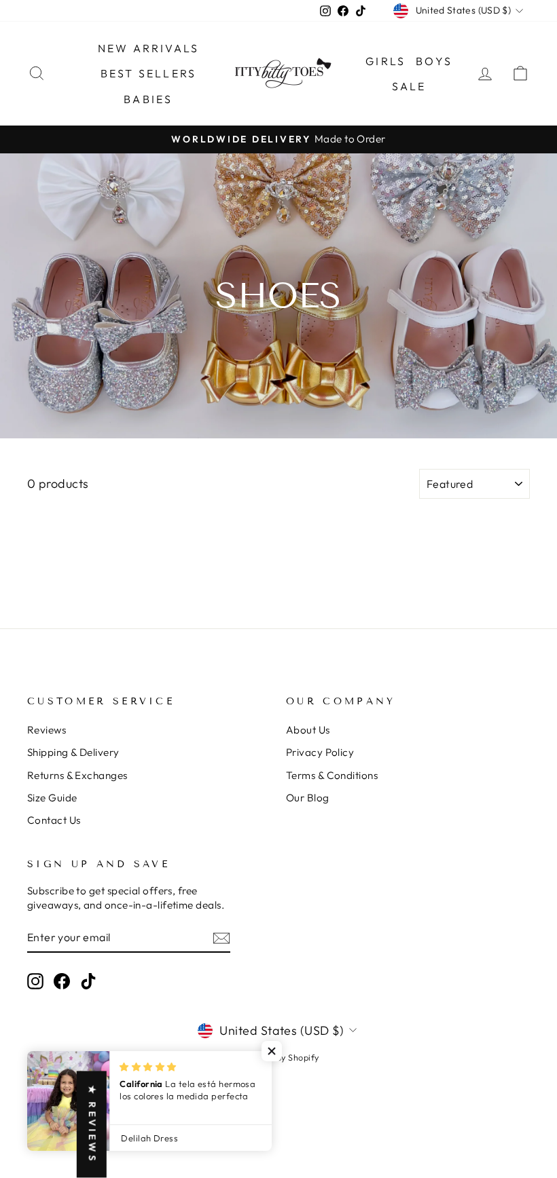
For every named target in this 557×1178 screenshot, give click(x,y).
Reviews (46, 729)
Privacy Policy (320, 752)
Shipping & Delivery (73, 752)
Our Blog (307, 797)
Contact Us (54, 820)
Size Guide (52, 797)
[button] (272, 1051)
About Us (308, 729)
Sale (409, 86)
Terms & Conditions (332, 775)
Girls (385, 61)
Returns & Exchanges (77, 775)
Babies (148, 99)
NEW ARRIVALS (148, 48)
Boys (434, 61)
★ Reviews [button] (92, 1125)
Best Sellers (148, 73)
